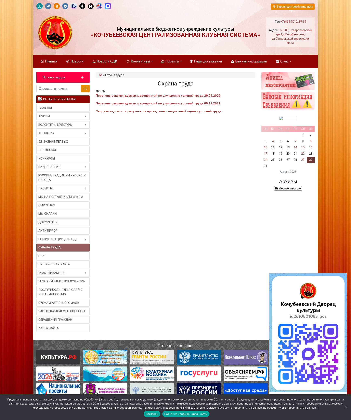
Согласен (152, 414)
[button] (63, 77)
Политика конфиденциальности (185, 414)
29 (302, 160)
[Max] (108, 6)
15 (302, 147)
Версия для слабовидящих (294, 6)
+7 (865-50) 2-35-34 (293, 21)
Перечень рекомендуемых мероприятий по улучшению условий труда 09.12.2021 (158, 103)
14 (295, 147)
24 (265, 160)
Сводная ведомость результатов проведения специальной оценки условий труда (158, 111)
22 (302, 153)
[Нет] (346, 407)
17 (265, 153)
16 (310, 147)
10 (265, 147)
